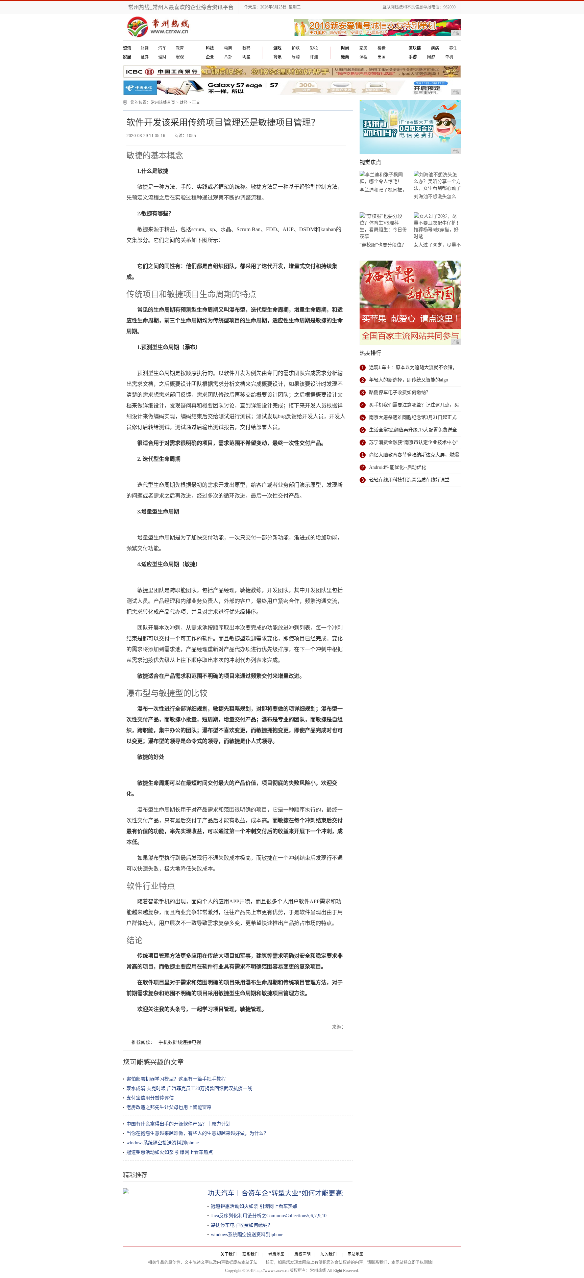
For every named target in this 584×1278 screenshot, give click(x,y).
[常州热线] (163, 39)
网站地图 (355, 1254)
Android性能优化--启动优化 (397, 467)
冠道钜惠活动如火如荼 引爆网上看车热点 (169, 1152)
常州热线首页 (163, 102)
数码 (246, 48)
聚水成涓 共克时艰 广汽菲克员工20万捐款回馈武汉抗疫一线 (189, 1088)
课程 (363, 57)
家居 (363, 48)
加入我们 (328, 1254)
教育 (180, 48)
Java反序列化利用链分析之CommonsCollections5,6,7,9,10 (268, 1215)
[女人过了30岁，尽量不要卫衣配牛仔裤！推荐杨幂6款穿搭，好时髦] (437, 226)
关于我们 (228, 1254)
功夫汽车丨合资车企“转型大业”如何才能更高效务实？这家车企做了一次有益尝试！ (332, 1193)
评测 (314, 57)
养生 (453, 48)
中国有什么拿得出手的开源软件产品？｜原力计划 (178, 1123)
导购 (296, 57)
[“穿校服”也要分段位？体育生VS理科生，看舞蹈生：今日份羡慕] (383, 226)
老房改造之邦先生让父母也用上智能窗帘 (169, 1107)
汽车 (162, 48)
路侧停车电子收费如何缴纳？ (241, 1225)
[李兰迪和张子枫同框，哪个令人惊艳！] (383, 178)
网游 (431, 57)
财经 (145, 48)
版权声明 (302, 1254)
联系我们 (250, 1254)
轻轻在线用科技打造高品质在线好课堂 (409, 479)
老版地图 (276, 1254)
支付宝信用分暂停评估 (150, 1097)
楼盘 (382, 48)
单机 (449, 57)
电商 (228, 48)
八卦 (228, 57)
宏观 (180, 57)
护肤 (296, 48)
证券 (145, 57)
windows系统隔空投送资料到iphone (162, 1142)
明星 (246, 57)
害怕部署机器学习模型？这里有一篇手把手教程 (176, 1079)
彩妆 (314, 48)
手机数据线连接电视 (180, 1042)
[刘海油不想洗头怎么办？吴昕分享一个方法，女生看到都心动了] (437, 181)
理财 (162, 57)
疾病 (435, 48)
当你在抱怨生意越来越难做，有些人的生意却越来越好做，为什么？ (197, 1133)
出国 (382, 57)
